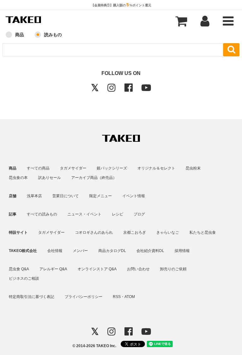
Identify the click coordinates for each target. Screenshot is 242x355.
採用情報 (182, 251)
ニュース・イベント (84, 214)
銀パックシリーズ (112, 168)
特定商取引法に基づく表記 (31, 297)
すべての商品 (38, 168)
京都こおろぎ (134, 232)
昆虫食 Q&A (19, 269)
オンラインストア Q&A (97, 269)
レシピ (117, 214)
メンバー (80, 251)
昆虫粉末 (193, 168)
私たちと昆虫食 (202, 232)
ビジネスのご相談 (24, 278)
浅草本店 (34, 196)
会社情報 (54, 251)
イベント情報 (133, 196)
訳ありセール (49, 177)
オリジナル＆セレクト (156, 168)
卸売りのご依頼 (173, 269)
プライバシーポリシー (83, 297)
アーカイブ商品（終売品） (94, 177)
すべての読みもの (42, 214)
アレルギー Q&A (53, 269)
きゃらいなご (167, 232)
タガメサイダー (73, 168)
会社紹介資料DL (150, 251)
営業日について (65, 196)
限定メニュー (100, 196)
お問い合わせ (138, 269)
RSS (117, 297)
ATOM (129, 297)
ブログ (139, 214)
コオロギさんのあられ (94, 232)
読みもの (53, 34)
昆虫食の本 (18, 177)
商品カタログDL (112, 251)
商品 (19, 34)
